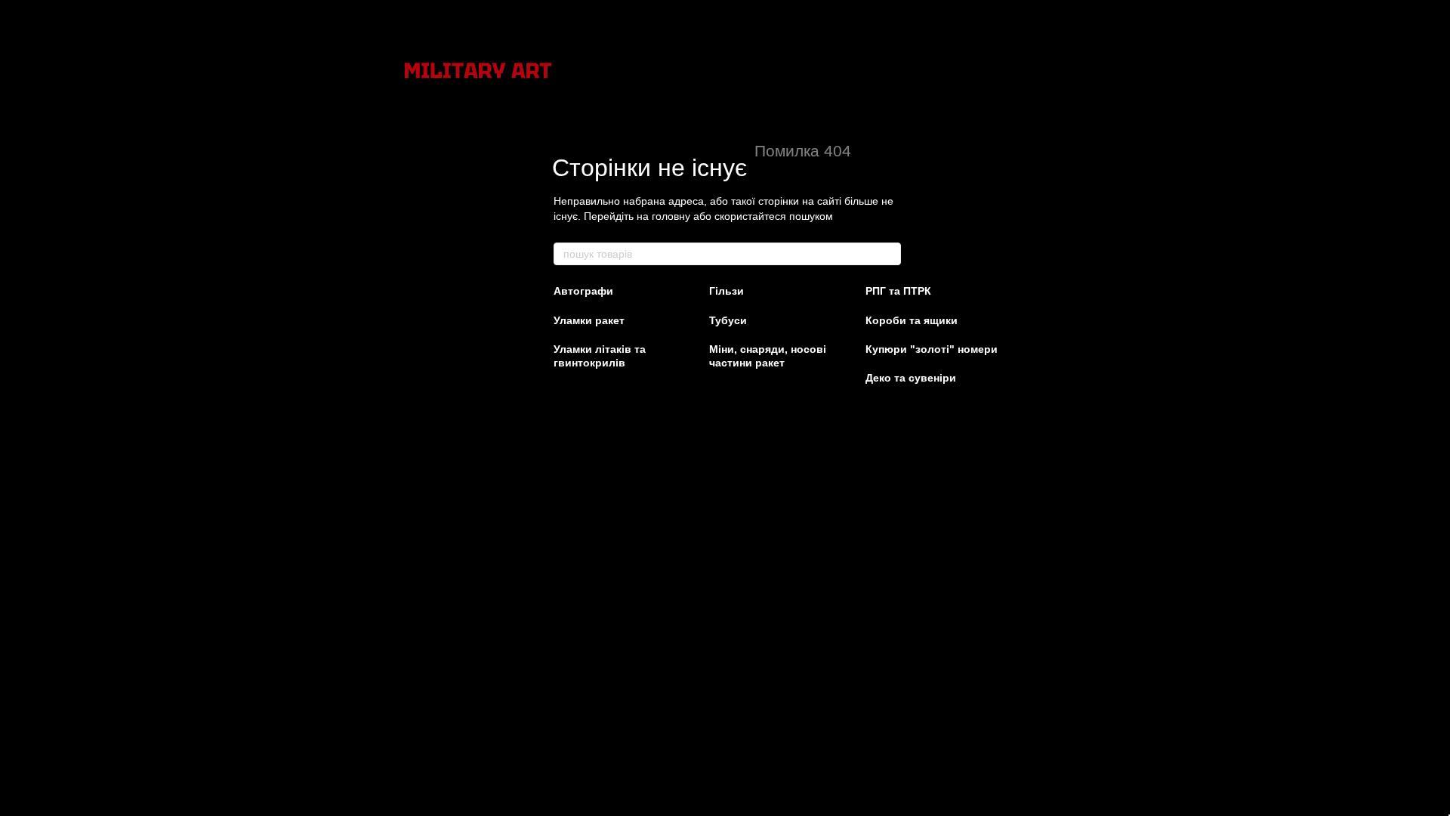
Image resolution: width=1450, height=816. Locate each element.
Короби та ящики (911, 320)
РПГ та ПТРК (898, 291)
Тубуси (728, 320)
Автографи (583, 291)
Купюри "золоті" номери (931, 349)
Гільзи (726, 291)
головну (671, 216)
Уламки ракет (589, 320)
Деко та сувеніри (910, 378)
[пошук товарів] (889, 254)
